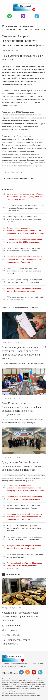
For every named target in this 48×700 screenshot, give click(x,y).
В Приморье (11, 26)
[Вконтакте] (21, 672)
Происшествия (27, 26)
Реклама (33, 663)
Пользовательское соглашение (14, 666)
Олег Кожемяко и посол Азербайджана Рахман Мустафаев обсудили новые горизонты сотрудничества (26, 207)
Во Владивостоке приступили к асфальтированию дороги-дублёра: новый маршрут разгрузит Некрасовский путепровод (25, 230)
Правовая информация (19, 663)
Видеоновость (13, 625)
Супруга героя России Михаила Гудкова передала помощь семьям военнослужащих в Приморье (24, 219)
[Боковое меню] (3, 26)
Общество (10, 29)
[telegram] (36, 16)
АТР (20, 29)
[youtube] (34, 672)
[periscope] (40, 672)
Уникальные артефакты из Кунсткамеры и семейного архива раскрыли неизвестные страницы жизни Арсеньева (24, 259)
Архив (40, 663)
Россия (28, 29)
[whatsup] (9, 16)
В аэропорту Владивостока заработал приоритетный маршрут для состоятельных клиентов (24, 270)
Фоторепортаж (13, 574)
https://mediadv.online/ (8, 692)
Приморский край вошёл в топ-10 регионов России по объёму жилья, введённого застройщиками (24, 565)
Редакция (5, 663)
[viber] (23, 16)
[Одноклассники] (27, 672)
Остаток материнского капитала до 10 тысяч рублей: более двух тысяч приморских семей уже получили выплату (25, 196)
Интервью (40, 29)
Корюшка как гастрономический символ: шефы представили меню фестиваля (21, 616)
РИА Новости (16, 172)
